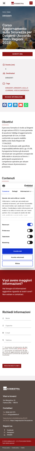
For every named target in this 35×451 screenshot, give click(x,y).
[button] (4, 3)
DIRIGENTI (9, 88)
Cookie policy (15, 447)
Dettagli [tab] (15, 191)
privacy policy (22, 349)
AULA (24, 88)
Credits (22, 447)
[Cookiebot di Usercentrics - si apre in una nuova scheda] (25, 186)
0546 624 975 (10, 412)
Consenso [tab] (5, 191)
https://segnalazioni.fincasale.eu (21, 420)
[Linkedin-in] (5, 435)
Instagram (10, 432)
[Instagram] (5, 432)
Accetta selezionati (17, 257)
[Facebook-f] (5, 430)
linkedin (9, 435)
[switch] (30, 230)
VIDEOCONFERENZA (21, 90)
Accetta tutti (17, 251)
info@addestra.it (13, 414)
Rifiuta (17, 263)
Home (4, 12)
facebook (10, 430)
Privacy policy (6, 447)
